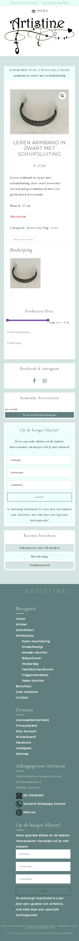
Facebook (23, 742)
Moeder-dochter (34, 652)
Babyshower (32, 658)
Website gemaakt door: (42, 926)
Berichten (24, 686)
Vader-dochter (33, 680)
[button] (62, 95)
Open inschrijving (36, 641)
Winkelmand (26, 737)
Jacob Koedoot (62, 933)
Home (20, 619)
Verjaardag (30, 664)
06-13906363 (33, 795)
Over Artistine (27, 692)
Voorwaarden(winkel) (32, 720)
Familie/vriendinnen (37, 669)
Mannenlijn (49, 70)
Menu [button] (42, 11)
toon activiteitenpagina (40, 415)
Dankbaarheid (39, 565)
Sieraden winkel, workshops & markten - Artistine (39, 36)
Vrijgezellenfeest (35, 675)
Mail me (28, 812)
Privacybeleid (26, 725)
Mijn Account (26, 731)
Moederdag (39, 556)
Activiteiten (25, 630)
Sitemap (22, 754)
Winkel (21, 624)
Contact (22, 697)
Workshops (25, 635)
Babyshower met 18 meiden (39, 548)
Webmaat (64, 926)
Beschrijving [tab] (24, 239)
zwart (54, 228)
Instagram (24, 748)
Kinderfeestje (32, 647)
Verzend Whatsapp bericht (44, 804)
